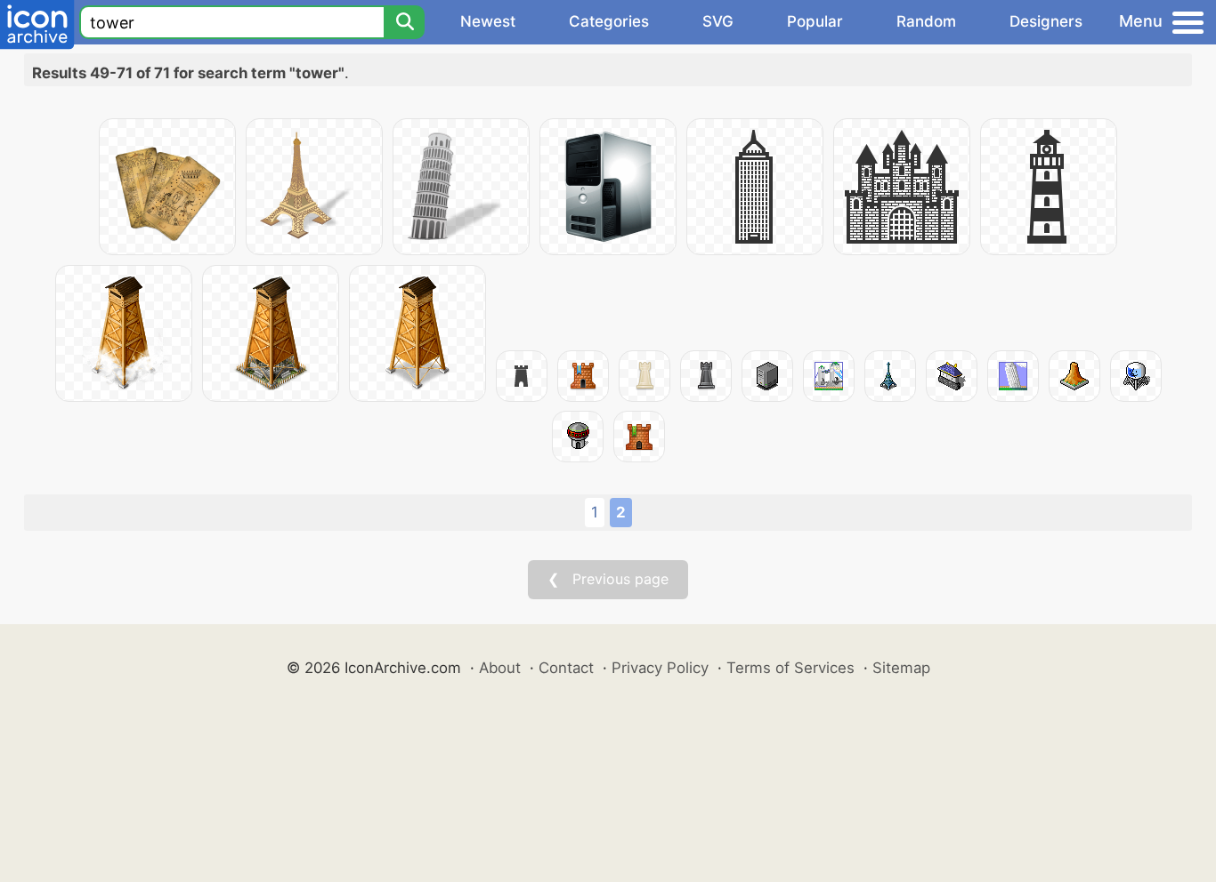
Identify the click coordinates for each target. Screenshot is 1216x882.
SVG (718, 21)
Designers (1045, 21)
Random (926, 21)
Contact (566, 668)
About (500, 668)
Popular (815, 21)
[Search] (404, 22)
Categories (609, 21)
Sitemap (901, 668)
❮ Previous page (608, 579)
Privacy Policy (660, 668)
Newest (487, 21)
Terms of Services (790, 668)
